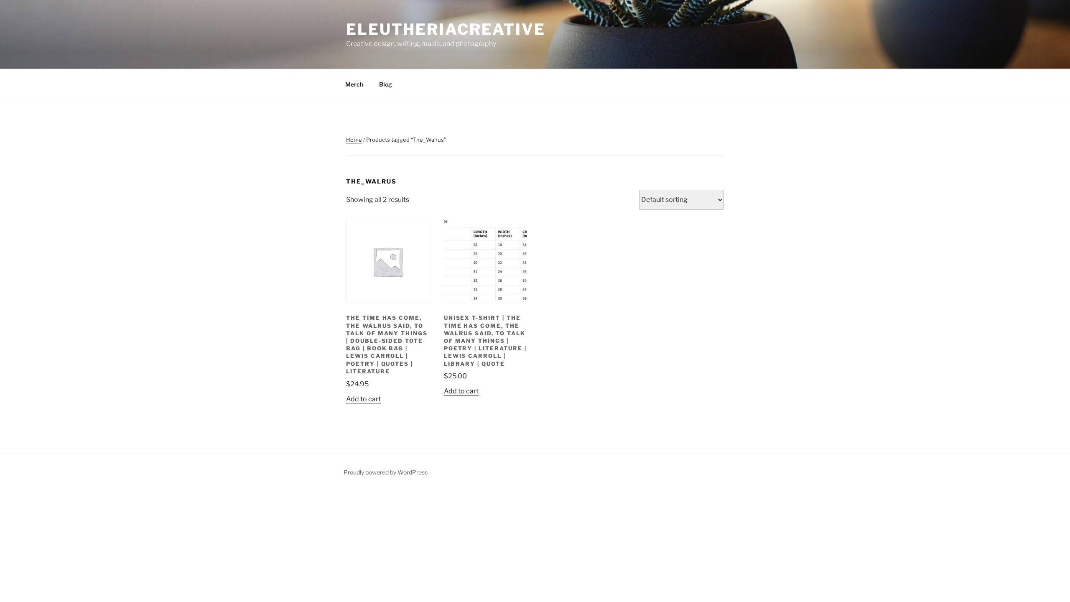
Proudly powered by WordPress (386, 472)
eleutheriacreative (445, 29)
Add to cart (363, 399)
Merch (354, 84)
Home (354, 139)
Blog (385, 84)
